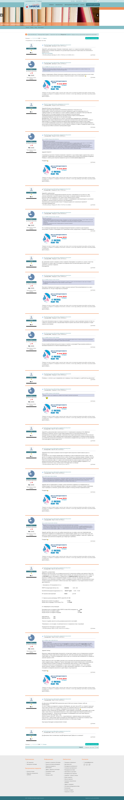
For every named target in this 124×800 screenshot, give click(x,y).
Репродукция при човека (70, 769)
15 (37, 38)
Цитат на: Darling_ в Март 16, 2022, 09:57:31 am (50, 640)
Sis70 (31, 431)
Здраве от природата (69, 784)
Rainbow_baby (31, 734)
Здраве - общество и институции (52, 769)
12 (33, 38)
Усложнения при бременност (71, 768)
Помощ (31, 27)
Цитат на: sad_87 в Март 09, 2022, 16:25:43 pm (49, 522)
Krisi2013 (31, 107)
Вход (36, 27)
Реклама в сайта (49, 775)
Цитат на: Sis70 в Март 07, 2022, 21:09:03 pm (49, 476)
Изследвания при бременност (71, 766)
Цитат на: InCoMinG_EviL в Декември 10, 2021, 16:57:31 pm (51, 66)
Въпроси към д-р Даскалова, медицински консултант (56, 104)
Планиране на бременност (70, 762)
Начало (27, 27)
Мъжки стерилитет (68, 777)
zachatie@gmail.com (30, 1)
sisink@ (31, 192)
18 (41, 38)
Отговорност (48, 773)
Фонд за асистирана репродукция (53, 764)
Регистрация (41, 27)
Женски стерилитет (69, 779)
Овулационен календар (71, 4)
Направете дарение (93, 4)
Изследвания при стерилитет (71, 773)
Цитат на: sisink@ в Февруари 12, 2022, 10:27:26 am (50, 279)
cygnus (68, 34)
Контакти (79, 1)
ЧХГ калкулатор (30, 762)
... (31, 38)
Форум (82, 4)
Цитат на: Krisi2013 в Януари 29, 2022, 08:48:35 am (50, 139)
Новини (51, 4)
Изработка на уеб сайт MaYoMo (92, 798)
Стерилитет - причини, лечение (71, 775)
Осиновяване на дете (50, 771)
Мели (31, 69)
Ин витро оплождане (69, 789)
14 (36, 38)
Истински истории (30, 771)
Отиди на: (81, 747)
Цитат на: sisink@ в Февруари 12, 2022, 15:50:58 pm (50, 337)
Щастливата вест (68, 764)
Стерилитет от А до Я (69, 791)
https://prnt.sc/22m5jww (47, 53)
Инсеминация (67, 788)
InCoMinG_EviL (31, 48)
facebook (39, 1)
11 (32, 38)
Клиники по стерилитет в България (53, 762)
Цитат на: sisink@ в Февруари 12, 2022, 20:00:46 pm (50, 393)
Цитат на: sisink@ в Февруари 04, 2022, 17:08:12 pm (50, 216)
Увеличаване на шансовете (70, 771)
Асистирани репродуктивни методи (72, 786)
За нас (73, 1)
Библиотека (59, 4)
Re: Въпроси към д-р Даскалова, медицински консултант (57, 45)
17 (40, 38)
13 (34, 38)
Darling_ (31, 571)
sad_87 (31, 452)
